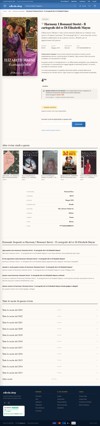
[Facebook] (4, 402)
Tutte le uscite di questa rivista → (50, 130)
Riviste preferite (61, 402)
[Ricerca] (75, 6)
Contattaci (82, 1)
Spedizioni (74, 1)
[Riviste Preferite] (89, 6)
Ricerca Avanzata (62, 405)
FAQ (89, 1)
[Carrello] (95, 6)
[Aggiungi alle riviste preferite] (42, 24)
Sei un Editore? (65, 1)
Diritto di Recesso (84, 405)
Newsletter (60, 408)
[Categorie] (5, 6)
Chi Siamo (38, 396)
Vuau (95, 423)
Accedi (94, 1)
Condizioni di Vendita (85, 402)
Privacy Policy (83, 396)
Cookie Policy (83, 399)
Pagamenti (39, 405)
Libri (9, 11)
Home (5, 11)
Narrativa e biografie (19, 11)
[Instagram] (8, 402)
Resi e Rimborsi (40, 408)
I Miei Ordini (60, 399)
